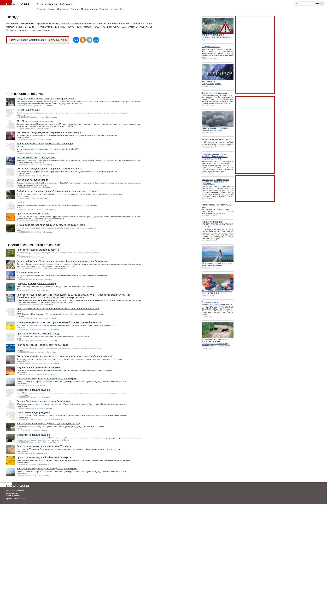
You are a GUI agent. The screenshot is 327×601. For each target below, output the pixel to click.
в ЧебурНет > (118, 9)
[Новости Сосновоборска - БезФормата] (15, 3)
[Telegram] (89, 40)
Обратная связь (12, 494)
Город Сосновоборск (33, 39)
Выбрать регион (12, 495)
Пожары (103, 9)
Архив (51, 9)
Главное (41, 9)
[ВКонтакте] (76, 40)
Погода (75, 9)
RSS (23, 499)
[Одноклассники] (83, 40)
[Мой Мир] (96, 40)
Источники (62, 9)
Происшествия (89, 9)
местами (65, 23)
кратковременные (79, 23)
